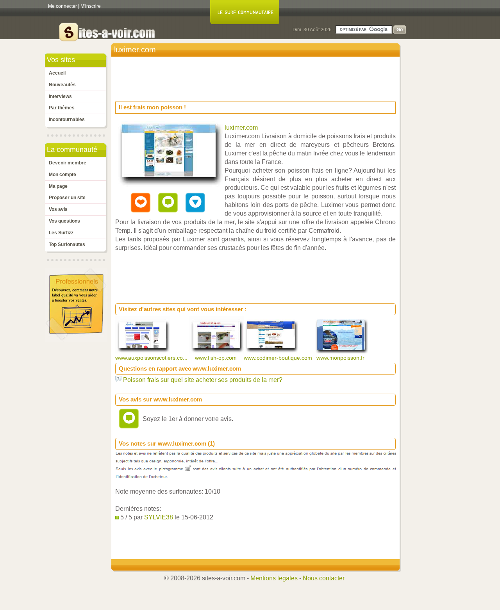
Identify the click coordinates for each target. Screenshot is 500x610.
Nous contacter (324, 578)
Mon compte (62, 174)
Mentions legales (274, 578)
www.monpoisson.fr (341, 358)
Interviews (60, 96)
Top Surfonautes (67, 244)
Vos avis (58, 209)
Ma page (58, 186)
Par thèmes (62, 108)
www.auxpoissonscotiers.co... (152, 358)
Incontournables (67, 119)
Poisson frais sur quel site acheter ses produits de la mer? (202, 379)
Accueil (57, 73)
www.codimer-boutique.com (279, 358)
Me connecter (62, 6)
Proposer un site (67, 197)
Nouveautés (62, 84)
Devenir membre (67, 163)
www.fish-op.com (216, 358)
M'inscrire (90, 6)
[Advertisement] (257, 76)
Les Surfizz (61, 232)
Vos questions (64, 221)
